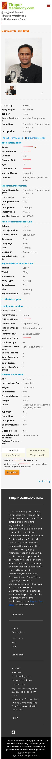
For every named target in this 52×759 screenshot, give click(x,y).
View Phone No (37, 455)
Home (15, 628)
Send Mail (13, 450)
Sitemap (16, 668)
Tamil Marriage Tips (21, 676)
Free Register (18, 632)
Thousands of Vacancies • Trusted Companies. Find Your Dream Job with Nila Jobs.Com (25, 704)
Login (14, 646)
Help (14, 642)
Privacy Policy (18, 684)
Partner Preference (35, 137)
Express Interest (38, 450)
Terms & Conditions (22, 680)
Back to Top (45, 481)
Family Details (18, 137)
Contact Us (17, 638)
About (6, 137)
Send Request (13, 455)
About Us (16, 672)
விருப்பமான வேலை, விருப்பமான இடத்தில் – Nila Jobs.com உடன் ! (25, 692)
